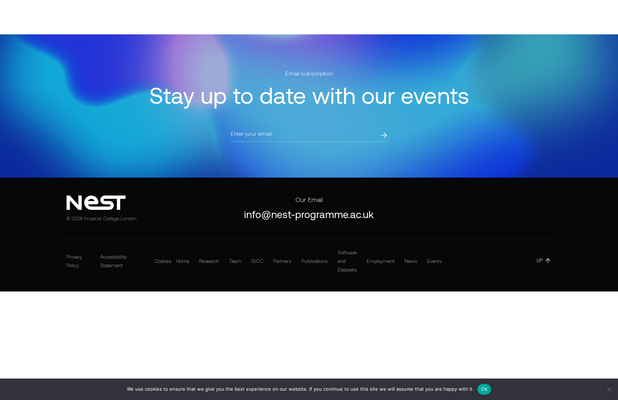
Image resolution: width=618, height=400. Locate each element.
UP (539, 260)
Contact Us (581, 17)
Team (204, 17)
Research (174, 17)
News (445, 17)
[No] (609, 389)
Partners (257, 17)
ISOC (229, 17)
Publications (295, 17)
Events (472, 17)
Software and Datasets (353, 17)
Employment (411, 17)
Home (144, 17)
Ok (484, 389)
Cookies (162, 261)
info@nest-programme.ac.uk (309, 214)
